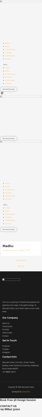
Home (7, 43)
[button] (21, 64)
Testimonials (10, 56)
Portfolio (8, 53)
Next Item (21, 266)
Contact (8, 59)
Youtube (5, 349)
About (7, 46)
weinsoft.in (26, 392)
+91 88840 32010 (9, 372)
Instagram (6, 352)
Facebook (6, 346)
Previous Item (21, 260)
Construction (10, 49)
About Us (5, 323)
